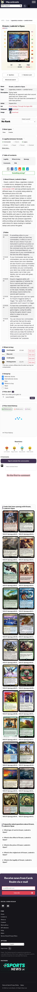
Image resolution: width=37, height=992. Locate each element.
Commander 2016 (8, 189)
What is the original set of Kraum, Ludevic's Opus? (18, 854)
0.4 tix (28, 67)
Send (32, 398)
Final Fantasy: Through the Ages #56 (20, 106)
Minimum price (8, 409)
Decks (28, 409)
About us (3, 919)
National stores (10, 376)
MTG (2, 20)
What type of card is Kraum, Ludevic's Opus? (17, 831)
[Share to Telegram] (27, 168)
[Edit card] (26, 86)
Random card (28, 75)
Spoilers (11, 75)
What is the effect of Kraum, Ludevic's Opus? (17, 839)
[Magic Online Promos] (5, 35)
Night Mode (4, 948)
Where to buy (16, 159)
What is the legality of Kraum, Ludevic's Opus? (17, 861)
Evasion (11, 132)
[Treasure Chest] (5, 43)
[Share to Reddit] (19, 168)
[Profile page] (28, 6)
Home (2, 914)
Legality (6, 159)
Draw (4, 132)
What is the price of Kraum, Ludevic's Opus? (16, 846)
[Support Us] (3, 906)
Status (2, 933)
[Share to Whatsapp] (23, 168)
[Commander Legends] (5, 39)
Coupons (3, 922)
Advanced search (10, 79)
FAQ (15, 163)
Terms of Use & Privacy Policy (9, 936)
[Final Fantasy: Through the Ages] (5, 32)
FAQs (2, 930)
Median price (19, 409)
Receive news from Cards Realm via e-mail (18, 879)
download (15, 109)
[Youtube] (8, 906)
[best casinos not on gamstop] (14, 966)
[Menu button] (34, 4)
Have (6, 388)
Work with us (4, 925)
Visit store (31, 351)
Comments (7, 163)
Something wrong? (18, 173)
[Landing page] (2, 2)
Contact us (4, 917)
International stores (11, 379)
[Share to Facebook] (12, 168)
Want (6, 386)
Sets (6, 381)
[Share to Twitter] (16, 168)
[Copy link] (8, 168)
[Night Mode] (24, 5)
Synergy (26, 159)
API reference (5, 927)
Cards (7, 20)
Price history (8, 433)
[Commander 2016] (5, 47)
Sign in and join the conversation (18, 461)
